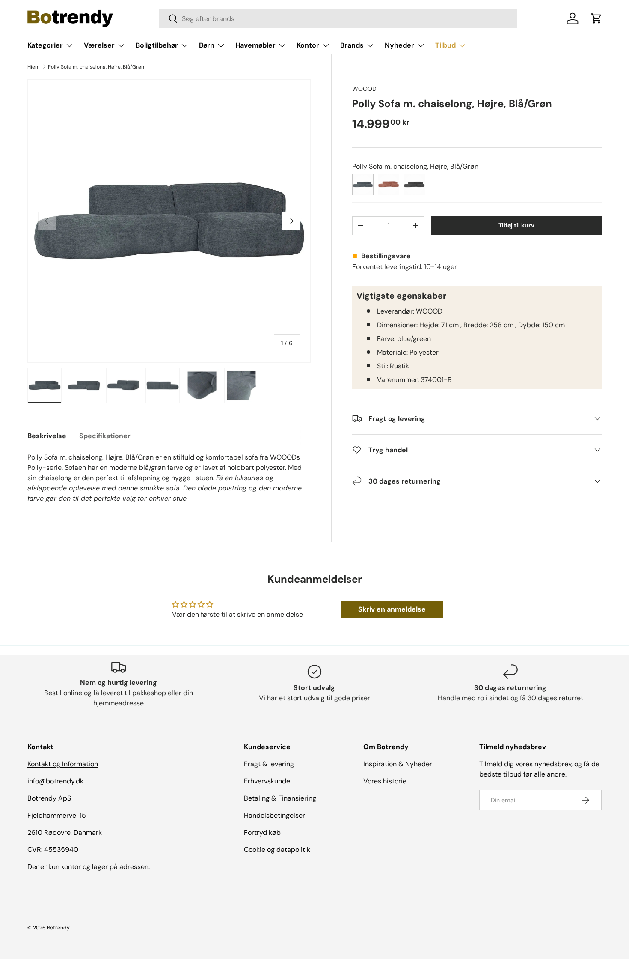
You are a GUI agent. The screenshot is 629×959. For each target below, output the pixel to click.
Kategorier (45, 45)
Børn (206, 45)
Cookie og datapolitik (277, 849)
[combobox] (338, 18)
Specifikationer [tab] (105, 435)
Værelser (99, 45)
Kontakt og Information (62, 763)
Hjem (33, 66)
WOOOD (364, 89)
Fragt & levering (269, 763)
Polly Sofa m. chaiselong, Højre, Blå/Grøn (96, 66)
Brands (352, 45)
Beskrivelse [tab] (46, 435)
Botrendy (58, 927)
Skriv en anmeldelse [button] (392, 609)
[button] (596, 18)
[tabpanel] (169, 478)
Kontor (308, 45)
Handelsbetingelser (274, 815)
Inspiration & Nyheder (397, 763)
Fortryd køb (262, 832)
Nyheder (399, 45)
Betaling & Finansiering (280, 798)
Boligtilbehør (157, 45)
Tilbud (445, 45)
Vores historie (384, 781)
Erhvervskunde (267, 781)
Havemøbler (255, 45)
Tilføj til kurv (516, 225)
